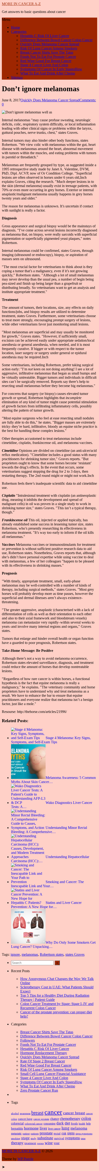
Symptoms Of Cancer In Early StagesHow (51, 69)
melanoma (78, 1128)
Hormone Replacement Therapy (43, 1053)
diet (67, 1123)
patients (35, 1133)
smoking (15, 1138)
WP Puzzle (25, 1159)
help (88, 1123)
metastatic (16, 1133)
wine (49, 1142)
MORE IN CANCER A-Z (21, 4)
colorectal (17, 1123)
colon (86, 1118)
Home (15, 27)
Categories (18, 32)
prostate (46, 1133)
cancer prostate (41, 1119)
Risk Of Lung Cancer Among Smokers (48, 48)
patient (26, 1133)
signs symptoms (84, 1133)
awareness (25, 1113)
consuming (49, 1123)
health (82, 1123)
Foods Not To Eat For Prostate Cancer (48, 57)
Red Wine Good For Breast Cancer (45, 61)
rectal (57, 1133)
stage (25, 1138)
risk (63, 1133)
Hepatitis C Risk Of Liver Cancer (44, 36)
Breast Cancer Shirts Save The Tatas (46, 52)
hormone (31, 1128)
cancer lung (25, 1119)
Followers (27, 1040)
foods (74, 1123)
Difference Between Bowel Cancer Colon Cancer (56, 40)
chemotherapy (70, 1119)
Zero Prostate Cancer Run (39, 1090)
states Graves (74, 954)
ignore (15, 954)
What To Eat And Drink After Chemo (47, 73)
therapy (17, 1142)
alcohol (15, 1113)
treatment (30, 1143)
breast (37, 1112)
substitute (45, 1138)
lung (65, 1128)
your (57, 1143)
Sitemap (17, 77)
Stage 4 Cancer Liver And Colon (44, 65)
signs (71, 1133)
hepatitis (17, 1128)
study (33, 1138)
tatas (83, 1138)
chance (54, 1119)
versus (40, 1143)
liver (43, 1128)
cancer (53, 1112)
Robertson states (52, 954)
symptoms (72, 1138)
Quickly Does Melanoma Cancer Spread (49, 44)
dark (60, 1123)
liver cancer (54, 1128)
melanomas (30, 954)
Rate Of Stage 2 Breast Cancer (42, 1061)
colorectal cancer (34, 1123)
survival (59, 1138)
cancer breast (74, 1113)
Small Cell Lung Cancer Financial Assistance (53, 1074)
